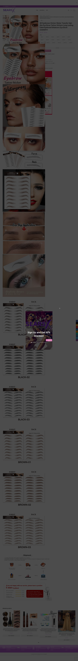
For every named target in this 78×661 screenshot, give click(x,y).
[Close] (59, 308)
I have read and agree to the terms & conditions (39, 342)
